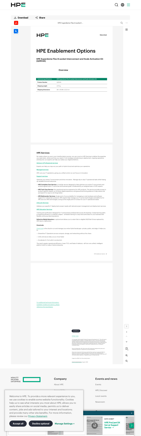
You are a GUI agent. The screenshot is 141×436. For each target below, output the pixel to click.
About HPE (58, 384)
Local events (101, 396)
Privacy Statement (37, 416)
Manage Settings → (64, 423)
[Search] (116, 4)
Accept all (18, 423)
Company (60, 378)
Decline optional (40, 423)
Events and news (106, 378)
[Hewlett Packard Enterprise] (18, 4)
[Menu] (128, 4)
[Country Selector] (122, 4)
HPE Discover (101, 390)
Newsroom (100, 402)
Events (98, 384)
